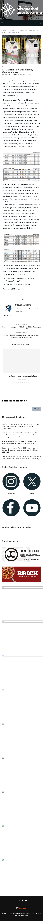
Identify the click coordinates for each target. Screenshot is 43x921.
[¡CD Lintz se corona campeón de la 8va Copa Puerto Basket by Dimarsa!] (21, 361)
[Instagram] (22, 900)
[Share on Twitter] (21, 299)
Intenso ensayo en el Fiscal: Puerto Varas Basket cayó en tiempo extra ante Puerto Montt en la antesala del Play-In (21, 459)
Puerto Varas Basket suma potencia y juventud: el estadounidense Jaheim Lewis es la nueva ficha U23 (19, 442)
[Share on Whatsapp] (23, 299)
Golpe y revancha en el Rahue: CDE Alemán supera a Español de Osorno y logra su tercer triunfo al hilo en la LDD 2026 (20, 450)
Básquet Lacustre (11, 75)
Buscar (36, 409)
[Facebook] (16, 900)
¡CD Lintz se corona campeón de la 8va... (21, 376)
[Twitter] (20, 900)
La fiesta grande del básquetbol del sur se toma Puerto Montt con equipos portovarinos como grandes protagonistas (20, 426)
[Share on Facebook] (18, 299)
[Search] (41, 23)
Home (4, 30)
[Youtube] (26, 900)
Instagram (11, 493)
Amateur (13, 30)
